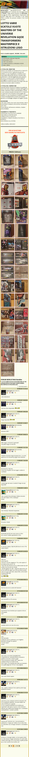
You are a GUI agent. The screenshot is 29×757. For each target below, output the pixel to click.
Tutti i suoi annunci (8, 61)
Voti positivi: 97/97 (7, 60)
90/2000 (17, 53)
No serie (22, 53)
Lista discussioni (23, 386)
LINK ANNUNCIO (5, 397)
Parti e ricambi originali (7, 53)
